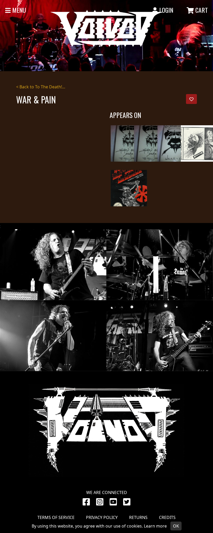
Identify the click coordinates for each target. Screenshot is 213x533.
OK (176, 526)
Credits (167, 517)
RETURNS (138, 517)
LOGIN (165, 10)
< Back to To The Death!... (40, 87)
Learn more (155, 526)
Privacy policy (102, 517)
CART (201, 10)
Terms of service (56, 517)
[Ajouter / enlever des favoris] (191, 99)
